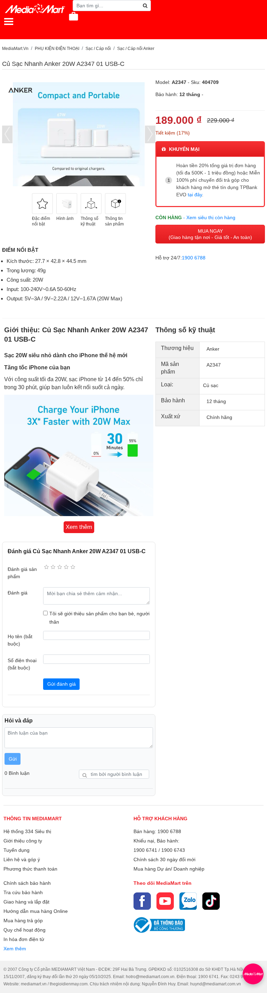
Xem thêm (14, 948)
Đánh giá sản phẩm (22, 572)
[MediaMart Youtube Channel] (165, 901)
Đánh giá (17, 593)
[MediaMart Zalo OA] (188, 901)
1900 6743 (173, 850)
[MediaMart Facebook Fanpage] (142, 901)
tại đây (195, 194)
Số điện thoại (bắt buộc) (22, 664)
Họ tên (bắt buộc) (20, 640)
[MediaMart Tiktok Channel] (211, 901)
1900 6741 (145, 850)
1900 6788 (193, 257)
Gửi (13, 759)
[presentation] (7, 134)
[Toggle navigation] (8, 21)
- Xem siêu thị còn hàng (209, 217)
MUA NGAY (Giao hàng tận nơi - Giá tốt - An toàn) (210, 234)
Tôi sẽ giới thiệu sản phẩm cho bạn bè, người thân (99, 618)
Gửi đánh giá (61, 684)
